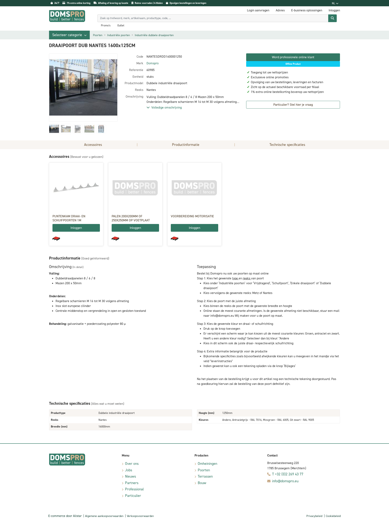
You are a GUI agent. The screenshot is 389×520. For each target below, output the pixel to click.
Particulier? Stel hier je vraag (293, 104)
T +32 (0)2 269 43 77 (287, 474)
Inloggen (76, 228)
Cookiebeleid (333, 516)
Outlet (120, 25)
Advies (280, 10)
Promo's (106, 25)
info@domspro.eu (285, 481)
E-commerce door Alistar (65, 516)
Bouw (202, 482)
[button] (69, 35)
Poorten (97, 35)
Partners (131, 482)
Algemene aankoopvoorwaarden (104, 516)
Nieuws (130, 476)
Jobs (128, 470)
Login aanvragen (258, 10)
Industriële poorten (118, 35)
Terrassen (205, 476)
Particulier (133, 495)
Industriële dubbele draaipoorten (154, 35)
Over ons (132, 463)
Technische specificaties (287, 144)
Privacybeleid (314, 516)
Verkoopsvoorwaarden (140, 516)
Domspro (152, 63)
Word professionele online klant (293, 57)
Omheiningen (207, 463)
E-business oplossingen (306, 10)
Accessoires (93, 144)
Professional (134, 489)
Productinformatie (185, 144)
